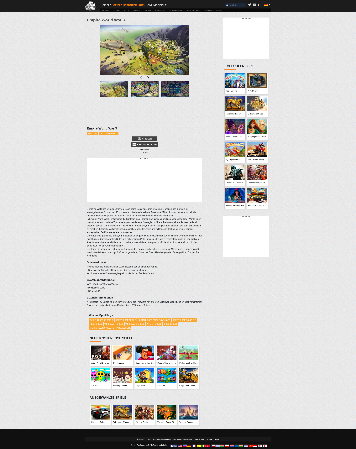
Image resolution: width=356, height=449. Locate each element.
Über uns (140, 439)
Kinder (219, 10)
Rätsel (148, 10)
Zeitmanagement (176, 10)
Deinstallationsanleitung (182, 439)
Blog (217, 439)
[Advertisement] (144, 179)
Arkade (117, 10)
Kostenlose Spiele (125, 320)
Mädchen (208, 10)
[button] (114, 93)
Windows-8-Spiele (134, 324)
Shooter (106, 10)
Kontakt (209, 439)
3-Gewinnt (137, 10)
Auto (126, 10)
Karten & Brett (194, 10)
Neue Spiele (96, 324)
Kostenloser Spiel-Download (154, 320)
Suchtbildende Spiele (101, 320)
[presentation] (141, 77)
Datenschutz (199, 439)
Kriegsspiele (170, 324)
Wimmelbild (160, 10)
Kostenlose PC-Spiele (184, 320)
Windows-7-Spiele (113, 324)
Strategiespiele (122, 328)
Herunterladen (147, 144)
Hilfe (148, 439)
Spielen (147, 139)
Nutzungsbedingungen (162, 439)
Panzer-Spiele (153, 324)
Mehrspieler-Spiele (100, 328)
